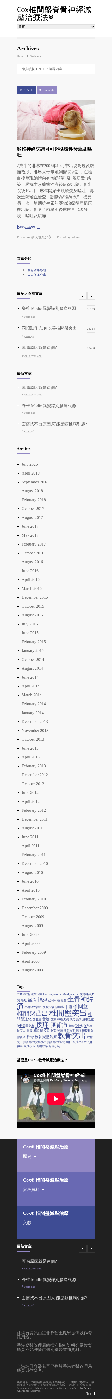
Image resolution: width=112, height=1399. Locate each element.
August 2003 (32, 970)
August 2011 (32, 828)
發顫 (53, 1019)
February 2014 (34, 704)
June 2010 (30, 881)
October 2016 (33, 553)
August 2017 (32, 517)
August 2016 (32, 562)
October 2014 (33, 659)
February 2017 (34, 544)
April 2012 (31, 801)
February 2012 (34, 810)
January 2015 (33, 650)
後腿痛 (59, 1007)
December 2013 (35, 721)
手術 (68, 1007)
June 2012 (30, 792)
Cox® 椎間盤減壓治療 (46, 1146)
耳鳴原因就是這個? (39, 387)
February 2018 (34, 499)
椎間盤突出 (68, 1013)
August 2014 (32, 668)
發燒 (45, 1019)
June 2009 (30, 934)
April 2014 (31, 686)
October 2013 (33, 739)
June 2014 (30, 677)
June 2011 (30, 837)
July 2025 (30, 464)
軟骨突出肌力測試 (40, 1042)
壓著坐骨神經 (33, 1007)
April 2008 (31, 961)
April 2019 (31, 473)
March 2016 (32, 588)
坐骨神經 (37, 1000)
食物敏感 (42, 1046)
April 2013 (31, 757)
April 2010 (31, 890)
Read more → (28, 226)
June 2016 (30, 570)
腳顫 (36, 1030)
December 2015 (35, 597)
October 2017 (33, 508)
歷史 (27, 1156)
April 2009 (31, 943)
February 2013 (34, 766)
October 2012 (33, 783)
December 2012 (35, 775)
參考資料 (31, 1189)
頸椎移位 (29, 1046)
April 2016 (31, 579)
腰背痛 (58, 1025)
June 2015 (30, 633)
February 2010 (34, 899)
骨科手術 (54, 1046)
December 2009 (35, 908)
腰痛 (42, 1024)
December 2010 (35, 863)
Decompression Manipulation (61, 994)
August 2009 (32, 925)
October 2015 (33, 606)
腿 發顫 (44, 1030)
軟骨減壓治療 (46, 1037)
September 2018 (35, 482)
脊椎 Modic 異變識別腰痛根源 (49, 406)
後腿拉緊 (48, 1007)
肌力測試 (75, 1019)
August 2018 (32, 491)
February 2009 (34, 952)
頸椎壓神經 (80, 1042)
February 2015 (34, 641)
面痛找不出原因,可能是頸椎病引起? (54, 424)
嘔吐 (24, 1000)
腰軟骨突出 (76, 1025)
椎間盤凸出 (32, 1013)
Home (20, 55)
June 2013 (30, 748)
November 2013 (35, 730)
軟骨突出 (72, 1036)
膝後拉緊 (88, 1030)
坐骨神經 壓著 (57, 1000)
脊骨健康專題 (36, 270)
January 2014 (33, 712)
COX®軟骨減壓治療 (29, 994)
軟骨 (30, 1037)
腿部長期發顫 (72, 1030)
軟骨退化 (59, 1042)
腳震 (29, 1030)
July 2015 (30, 624)
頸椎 (69, 1042)
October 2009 (33, 917)
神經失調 (63, 1019)
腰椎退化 (88, 1019)
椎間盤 (80, 1006)
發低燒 (37, 1019)
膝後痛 (21, 1037)
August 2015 (32, 615)
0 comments (46, 89)
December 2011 (35, 819)
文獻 (27, 1222)
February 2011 (34, 854)
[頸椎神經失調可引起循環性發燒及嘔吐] (56, 120)
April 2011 (30, 846)
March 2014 (32, 695)
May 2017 (30, 535)
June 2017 (30, 526)
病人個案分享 (41, 237)
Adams (88, 1387)
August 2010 (32, 872)
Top (88, 1393)
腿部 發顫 (57, 1030)
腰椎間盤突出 (25, 1025)
